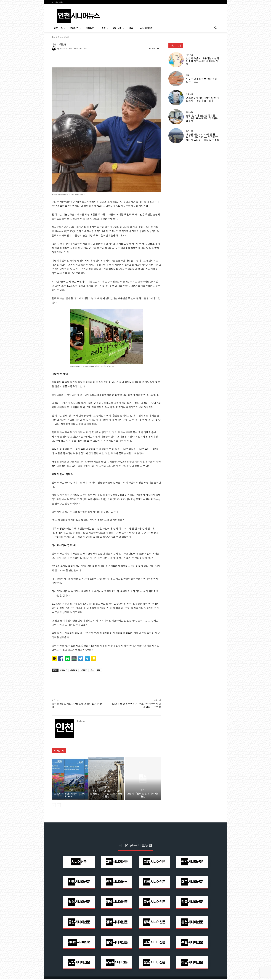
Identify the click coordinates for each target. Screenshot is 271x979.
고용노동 (189, 112)
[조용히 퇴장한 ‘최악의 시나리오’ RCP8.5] (70, 778)
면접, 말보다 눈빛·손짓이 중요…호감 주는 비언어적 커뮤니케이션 (202, 118)
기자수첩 (69, 790)
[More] (148, 685)
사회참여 (90, 28)
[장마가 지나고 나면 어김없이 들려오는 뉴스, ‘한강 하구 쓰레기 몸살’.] (106, 778)
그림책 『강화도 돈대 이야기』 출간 (143, 795)
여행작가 (83, 670)
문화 (142, 790)
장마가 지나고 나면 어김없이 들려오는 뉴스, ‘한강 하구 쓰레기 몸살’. (106, 794)
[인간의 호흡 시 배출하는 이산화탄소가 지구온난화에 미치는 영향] (176, 59)
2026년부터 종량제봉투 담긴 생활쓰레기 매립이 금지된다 (202, 99)
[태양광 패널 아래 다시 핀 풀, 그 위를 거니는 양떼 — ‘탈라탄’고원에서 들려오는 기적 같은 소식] (176, 135)
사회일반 (65, 37)
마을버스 (63, 670)
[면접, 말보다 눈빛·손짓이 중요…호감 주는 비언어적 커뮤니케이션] (176, 116)
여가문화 (117, 28)
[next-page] (59, 805)
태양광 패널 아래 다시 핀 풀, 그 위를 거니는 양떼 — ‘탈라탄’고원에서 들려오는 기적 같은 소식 (202, 137)
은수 (92, 670)
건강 (131, 28)
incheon (63, 49)
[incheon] (54, 48)
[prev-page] (54, 805)
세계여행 (73, 670)
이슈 (103, 28)
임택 (99, 670)
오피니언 (74, 28)
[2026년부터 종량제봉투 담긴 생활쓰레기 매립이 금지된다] (176, 97)
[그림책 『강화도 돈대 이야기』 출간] (143, 778)
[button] (215, 28)
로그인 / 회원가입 (58, 2)
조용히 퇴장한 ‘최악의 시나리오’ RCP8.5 (69, 795)
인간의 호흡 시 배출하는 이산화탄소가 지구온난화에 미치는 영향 (202, 61)
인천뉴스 (58, 28)
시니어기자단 (146, 28)
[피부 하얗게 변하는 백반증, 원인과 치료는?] (176, 78)
